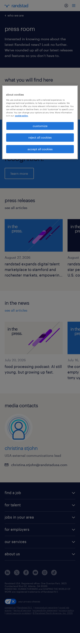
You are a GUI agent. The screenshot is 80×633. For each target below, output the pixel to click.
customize (40, 126)
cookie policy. (21, 115)
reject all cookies (40, 137)
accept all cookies (40, 149)
